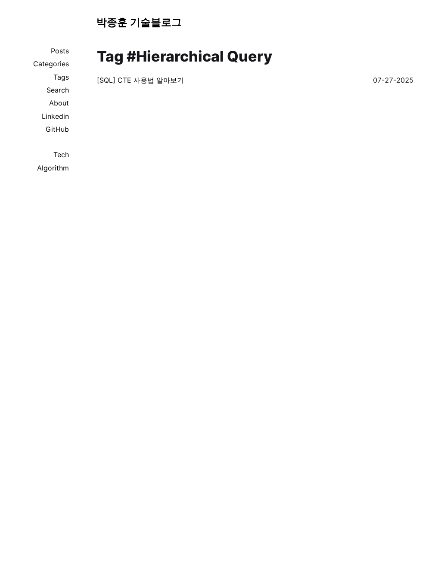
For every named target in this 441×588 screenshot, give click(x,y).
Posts (60, 50)
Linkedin (55, 116)
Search (58, 90)
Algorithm (53, 168)
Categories (51, 63)
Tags (61, 77)
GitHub (57, 129)
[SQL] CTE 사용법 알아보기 (140, 80)
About (59, 103)
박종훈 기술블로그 (139, 22)
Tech (61, 154)
